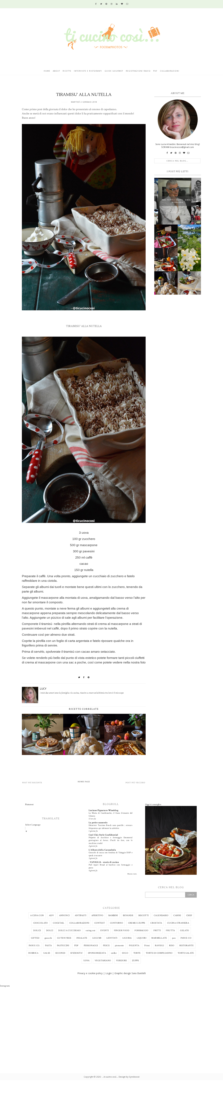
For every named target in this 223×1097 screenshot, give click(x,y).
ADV (51, 915)
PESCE (106, 945)
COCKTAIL (58, 922)
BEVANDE (128, 915)
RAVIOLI (159, 945)
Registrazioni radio (138, 71)
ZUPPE (135, 960)
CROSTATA (156, 922)
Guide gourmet (114, 71)
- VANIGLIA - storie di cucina (104, 862)
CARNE (177, 915)
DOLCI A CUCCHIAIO (69, 930)
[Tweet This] (79, 677)
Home (47, 71)
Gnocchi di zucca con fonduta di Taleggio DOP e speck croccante (110, 854)
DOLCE (37, 930)
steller (114, 953)
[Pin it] (88, 677)
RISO (171, 945)
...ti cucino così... (110, 1076)
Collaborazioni (169, 71)
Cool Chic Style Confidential (103, 834)
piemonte (119, 945)
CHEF (189, 915)
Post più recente (32, 782)
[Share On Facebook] (84, 677)
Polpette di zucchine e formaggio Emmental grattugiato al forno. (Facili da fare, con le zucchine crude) (110, 840)
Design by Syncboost (129, 1076)
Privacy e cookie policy (90, 973)
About (56, 71)
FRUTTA (170, 930)
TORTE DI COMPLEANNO (159, 953)
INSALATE (81, 938)
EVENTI (104, 930)
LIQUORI (141, 938)
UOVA (86, 960)
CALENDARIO (161, 915)
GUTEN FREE (64, 938)
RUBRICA (33, 953)
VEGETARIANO (103, 960)
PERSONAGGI (91, 945)
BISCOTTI (143, 915)
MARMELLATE (159, 938)
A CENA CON (37, 915)
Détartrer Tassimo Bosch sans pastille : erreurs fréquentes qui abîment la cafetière (110, 826)
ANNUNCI (64, 915)
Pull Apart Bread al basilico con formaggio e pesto (110, 866)
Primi (147, 945)
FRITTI (157, 930)
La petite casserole (98, 822)
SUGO (125, 953)
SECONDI (60, 953)
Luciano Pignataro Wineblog (103, 810)
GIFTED (35, 938)
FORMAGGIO (141, 930)
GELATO (184, 930)
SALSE (46, 953)
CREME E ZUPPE (136, 922)
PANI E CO (186, 938)
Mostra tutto (132, 874)
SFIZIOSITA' (76, 953)
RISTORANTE (186, 945)
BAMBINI (113, 915)
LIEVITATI (111, 938)
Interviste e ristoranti (88, 71)
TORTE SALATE (186, 953)
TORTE (137, 953)
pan (173, 938)
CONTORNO (116, 922)
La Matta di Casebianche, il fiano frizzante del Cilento (110, 814)
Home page (84, 781)
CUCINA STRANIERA (178, 922)
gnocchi (48, 938)
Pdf (155, 71)
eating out (90, 930)
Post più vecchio (135, 782)
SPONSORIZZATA (97, 953)
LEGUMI (96, 938)
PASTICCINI (63, 945)
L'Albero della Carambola (102, 849)
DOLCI (49, 930)
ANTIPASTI (80, 915)
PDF (76, 945)
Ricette (67, 71)
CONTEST (99, 922)
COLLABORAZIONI (79, 922)
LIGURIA (127, 938)
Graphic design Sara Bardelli (130, 973)
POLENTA (134, 945)
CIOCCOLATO (40, 922)
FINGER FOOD (121, 930)
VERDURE (121, 960)
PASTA (48, 945)
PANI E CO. (34, 945)
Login (108, 973)
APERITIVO (97, 915)
